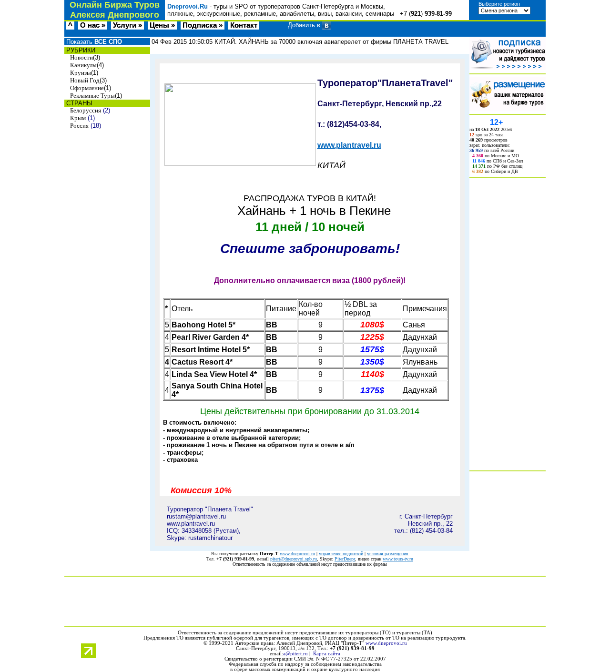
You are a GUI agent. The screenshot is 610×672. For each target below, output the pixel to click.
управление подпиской (341, 553)
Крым (78, 118)
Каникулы (83, 65)
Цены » (162, 25)
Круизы (80, 72)
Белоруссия (85, 110)
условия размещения (387, 553)
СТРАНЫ (78, 103)
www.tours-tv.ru (398, 558)
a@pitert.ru (295, 653)
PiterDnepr (345, 558)
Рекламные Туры (92, 95)
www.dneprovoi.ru (297, 553)
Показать (93, 41)
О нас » (92, 25)
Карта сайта (326, 653)
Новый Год (85, 80)
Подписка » (203, 25)
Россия (79, 125)
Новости (81, 57)
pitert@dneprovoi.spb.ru (293, 558)
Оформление (87, 88)
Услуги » (127, 25)
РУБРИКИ (79, 50)
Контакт (243, 25)
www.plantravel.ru (349, 145)
